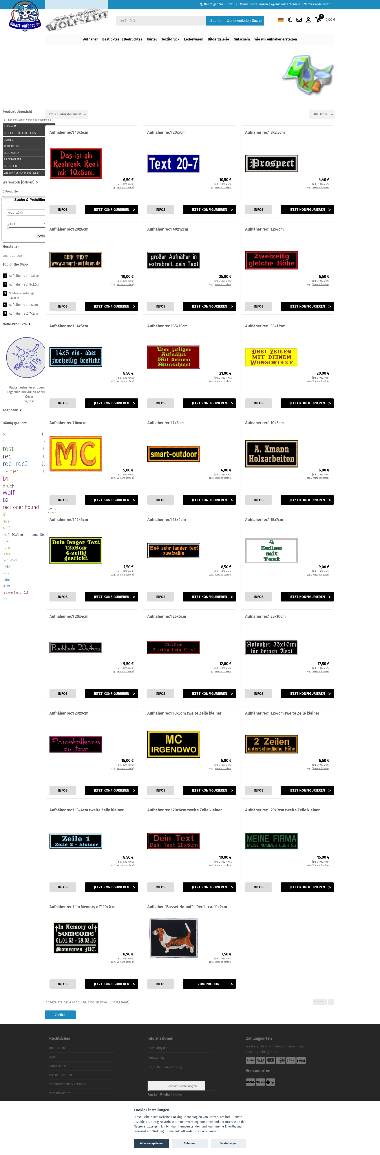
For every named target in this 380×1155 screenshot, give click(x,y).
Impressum (57, 1048)
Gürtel (152, 39)
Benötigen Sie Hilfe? (217, 4)
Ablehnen (190, 1143)
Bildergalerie (218, 39)
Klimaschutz (156, 1058)
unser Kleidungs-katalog (165, 1067)
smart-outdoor (13, 256)
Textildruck (170, 39)
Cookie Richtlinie (61, 1075)
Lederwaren (193, 39)
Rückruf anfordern (287, 4)
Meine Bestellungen (253, 4)
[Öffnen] (27, 182)
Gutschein (242, 39)
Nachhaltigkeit (158, 1048)
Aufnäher (90, 39)
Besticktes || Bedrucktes (122, 39)
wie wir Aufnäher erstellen (275, 39)
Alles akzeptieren (151, 1143)
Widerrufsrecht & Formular (67, 1084)
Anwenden (44, 236)
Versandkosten (59, 1093)
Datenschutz (58, 1066)
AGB (52, 1057)
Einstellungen (228, 1143)
